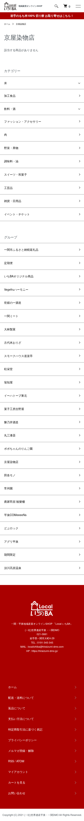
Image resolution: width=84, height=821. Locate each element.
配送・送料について (21, 698)
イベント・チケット (17, 214)
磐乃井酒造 (11, 422)
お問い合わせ (16, 793)
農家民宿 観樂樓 (14, 501)
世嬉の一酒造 (12, 302)
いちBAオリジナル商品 (18, 276)
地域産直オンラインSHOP (30, 6)
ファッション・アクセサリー (22, 121)
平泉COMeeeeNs (15, 515)
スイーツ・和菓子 (15, 174)
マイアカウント (18, 772)
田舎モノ (9, 475)
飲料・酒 (9, 109)
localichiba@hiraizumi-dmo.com (46, 646)
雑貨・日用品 (12, 201)
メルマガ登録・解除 (21, 751)
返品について (16, 708)
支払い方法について (21, 719)
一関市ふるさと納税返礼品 (21, 249)
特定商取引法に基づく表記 (25, 729)
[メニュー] (78, 6)
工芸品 (8, 188)
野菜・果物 (11, 148)
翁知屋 (8, 382)
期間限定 (9, 554)
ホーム (7, 24)
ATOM (20, 761)
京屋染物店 (21, 24)
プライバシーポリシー (22, 740)
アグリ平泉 (11, 541)
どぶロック (11, 528)
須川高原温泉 (12, 568)
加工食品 (9, 96)
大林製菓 (9, 329)
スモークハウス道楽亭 (18, 356)
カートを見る (16, 782)
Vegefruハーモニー (16, 289)
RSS (11, 761)
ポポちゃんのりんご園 (18, 448)
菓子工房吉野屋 (14, 409)
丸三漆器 (9, 435)
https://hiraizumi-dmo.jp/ (45, 651)
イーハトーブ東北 (15, 395)
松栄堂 (8, 369)
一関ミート (11, 316)
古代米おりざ (12, 342)
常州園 (8, 488)
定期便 (8, 263)
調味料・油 (11, 161)
